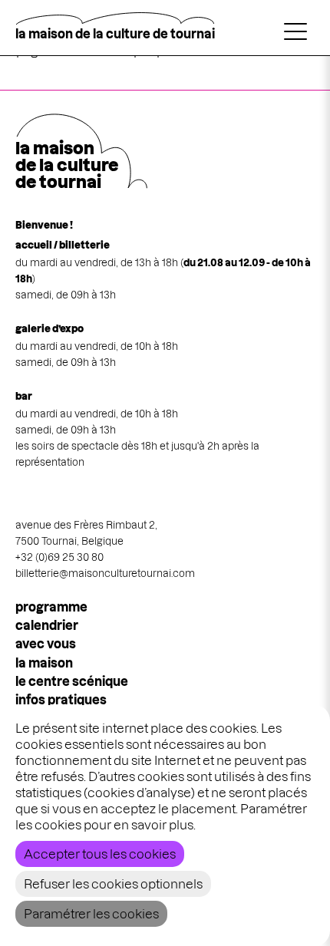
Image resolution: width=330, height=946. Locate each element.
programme (51, 607)
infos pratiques (61, 700)
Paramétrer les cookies (91, 914)
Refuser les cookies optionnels (113, 884)
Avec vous (45, 644)
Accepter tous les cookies (100, 854)
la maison (44, 663)
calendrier (46, 625)
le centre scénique (71, 681)
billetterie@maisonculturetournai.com (105, 573)
